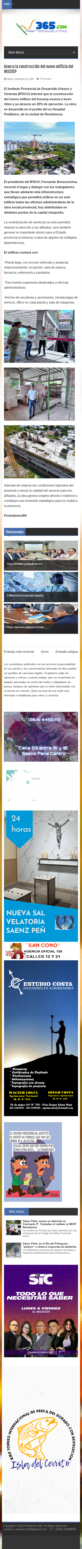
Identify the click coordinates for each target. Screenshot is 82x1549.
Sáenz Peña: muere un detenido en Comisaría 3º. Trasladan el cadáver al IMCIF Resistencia (49, 1224)
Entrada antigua (67, 651)
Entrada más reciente (19, 651)
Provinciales (45, 79)
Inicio (45, 651)
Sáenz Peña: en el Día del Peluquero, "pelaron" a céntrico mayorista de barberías (49, 1245)
